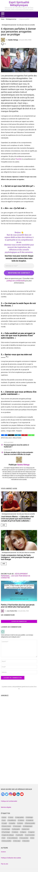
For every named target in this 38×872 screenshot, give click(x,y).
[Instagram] (10, 794)
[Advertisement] (19, 717)
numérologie (6, 829)
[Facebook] (4, 435)
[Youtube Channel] (22, 794)
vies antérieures (13, 838)
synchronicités (30, 835)
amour (11, 817)
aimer (4, 817)
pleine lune (26, 829)
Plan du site (4, 864)
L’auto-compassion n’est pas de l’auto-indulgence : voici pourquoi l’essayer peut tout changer (17, 557)
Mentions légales (6, 807)
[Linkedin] (18, 435)
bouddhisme (12, 820)
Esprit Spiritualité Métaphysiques (19, 4)
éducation (26, 841)
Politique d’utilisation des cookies (11, 858)
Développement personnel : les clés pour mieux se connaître (18, 514)
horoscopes (17, 826)
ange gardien (20, 817)
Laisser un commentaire (19, 621)
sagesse (31, 832)
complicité (30, 820)
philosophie (16, 829)
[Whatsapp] (31, 435)
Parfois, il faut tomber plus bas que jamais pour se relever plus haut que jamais (17, 606)
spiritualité (20, 835)
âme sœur (17, 841)
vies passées (24, 838)
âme (32, 838)
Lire (3, 525)
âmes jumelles (7, 841)
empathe (12, 823)
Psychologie (7, 438)
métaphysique (28, 826)
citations (21, 820)
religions (23, 832)
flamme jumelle (30, 823)
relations (17, 438)
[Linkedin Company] (18, 794)
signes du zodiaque (8, 835)
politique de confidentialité (16, 281)
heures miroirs (7, 826)
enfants (20, 823)
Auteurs (3, 852)
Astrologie (30, 817)
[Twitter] (6, 794)
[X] (11, 435)
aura (4, 820)
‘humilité (18, 159)
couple (5, 823)
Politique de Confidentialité (9, 801)
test (4, 838)
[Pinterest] (24, 435)
